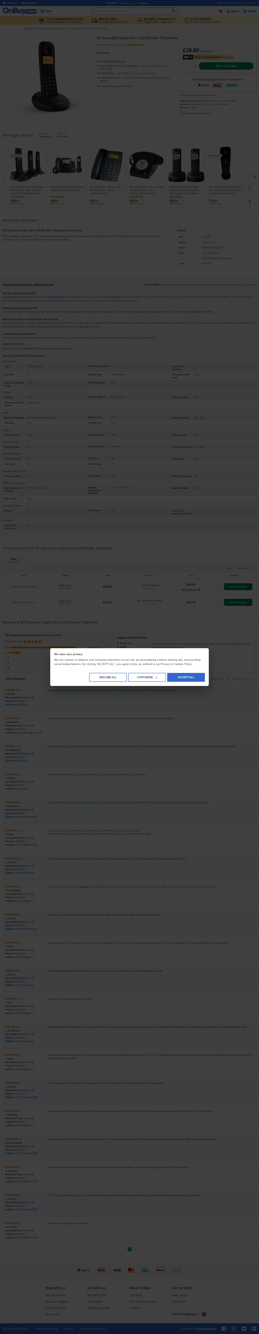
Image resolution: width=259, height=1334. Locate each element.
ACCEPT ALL (186, 677)
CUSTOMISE (145, 677)
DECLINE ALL (108, 677)
